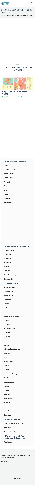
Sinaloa (6, 386)
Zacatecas (8, 415)
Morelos (7, 353)
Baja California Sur (10, 295)
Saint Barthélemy (10, 275)
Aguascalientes (9, 287)
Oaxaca (6, 366)
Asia (5, 190)
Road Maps (8, 442)
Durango (7, 324)
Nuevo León (8, 361)
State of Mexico (9, 328)
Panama (7, 271)
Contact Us (4, 461)
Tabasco (7, 394)
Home (3, 15)
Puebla (6, 370)
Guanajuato (8, 332)
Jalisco (6, 345)
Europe (6, 194)
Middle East (8, 202)
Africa (6, 165)
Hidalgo (6, 341)
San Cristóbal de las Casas (13, 423)
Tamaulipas (8, 398)
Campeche (8, 300)
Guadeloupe (8, 254)
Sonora (6, 390)
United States (9, 250)
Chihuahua (7, 308)
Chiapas (7, 304)
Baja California (9, 291)
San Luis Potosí (9, 382)
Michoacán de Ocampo (12, 349)
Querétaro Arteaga (11, 374)
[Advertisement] (17, 37)
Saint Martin (8, 279)
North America (9, 174)
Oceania (7, 198)
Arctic (6, 186)
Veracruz (7, 407)
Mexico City (8, 312)
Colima (6, 320)
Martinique (8, 262)
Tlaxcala (7, 403)
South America (9, 178)
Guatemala (8, 258)
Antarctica (7, 182)
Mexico (6, 267)
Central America (10, 169)
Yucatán (7, 411)
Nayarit (6, 357)
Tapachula (7, 427)
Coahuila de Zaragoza (12, 316)
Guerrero (7, 337)
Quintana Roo (8, 378)
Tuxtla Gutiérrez (9, 431)
